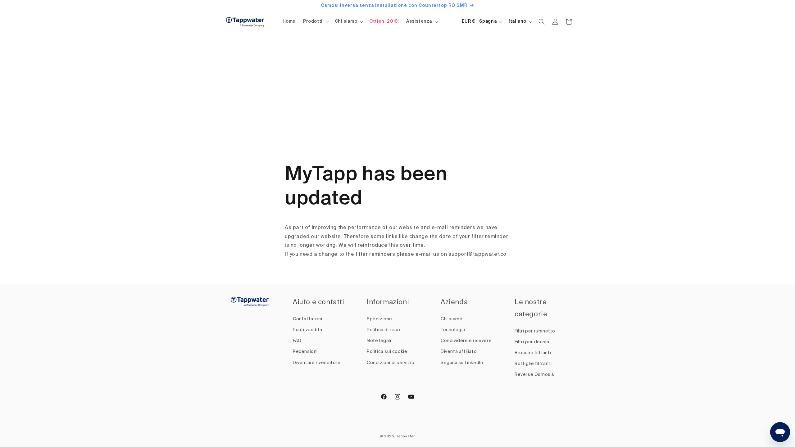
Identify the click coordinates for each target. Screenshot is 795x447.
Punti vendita (307, 330)
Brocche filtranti (533, 353)
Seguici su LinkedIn (462, 363)
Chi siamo (346, 21)
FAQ (297, 341)
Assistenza (419, 21)
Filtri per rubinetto (535, 331)
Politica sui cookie (387, 352)
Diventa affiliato (459, 352)
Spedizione (379, 319)
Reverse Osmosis (534, 374)
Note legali (379, 341)
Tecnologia (453, 330)
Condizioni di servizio (390, 363)
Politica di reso (383, 330)
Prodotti (313, 21)
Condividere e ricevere (466, 341)
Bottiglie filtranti (533, 364)
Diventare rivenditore (317, 363)
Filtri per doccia (532, 342)
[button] (315, 21)
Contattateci (307, 319)
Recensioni (305, 352)
